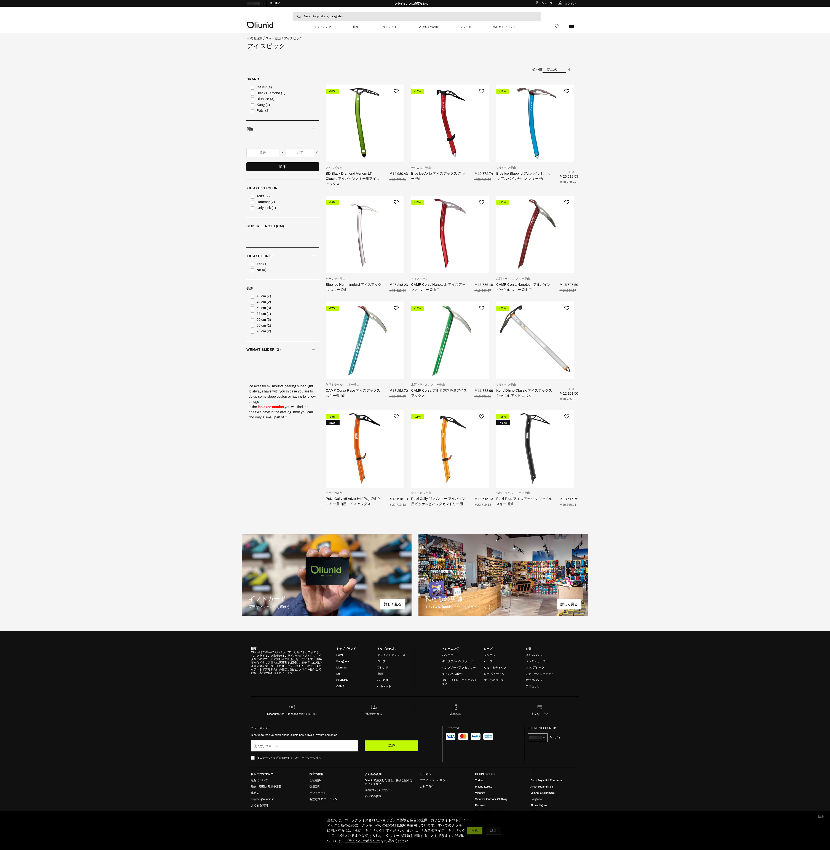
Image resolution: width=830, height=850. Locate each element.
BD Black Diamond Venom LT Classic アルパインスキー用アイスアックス (353, 179)
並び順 (537, 70)
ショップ (547, 3)
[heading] (282, 79)
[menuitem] (322, 29)
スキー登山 (273, 38)
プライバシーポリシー (362, 841)
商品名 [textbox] (552, 70)
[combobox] (416, 16)
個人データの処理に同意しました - (289, 757)
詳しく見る (392, 604)
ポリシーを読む (311, 757)
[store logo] (275, 24)
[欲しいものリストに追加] (396, 91)
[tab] (282, 99)
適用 (282, 166)
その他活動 (254, 38)
